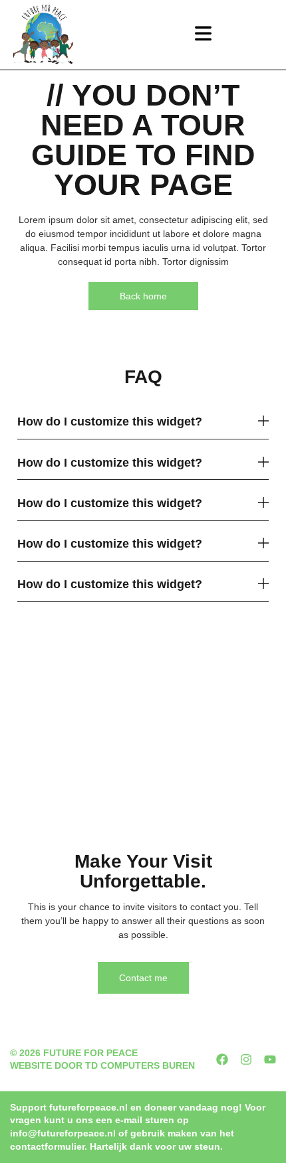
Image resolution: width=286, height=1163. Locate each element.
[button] (203, 34)
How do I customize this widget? (109, 421)
